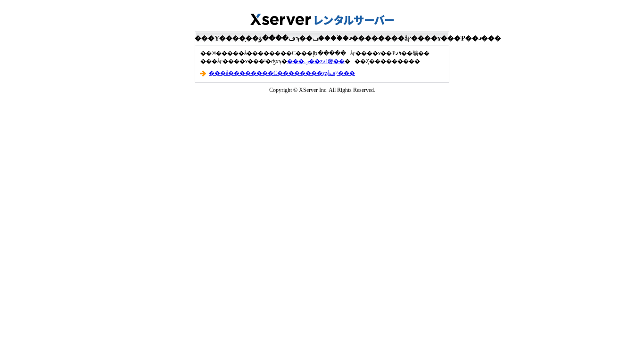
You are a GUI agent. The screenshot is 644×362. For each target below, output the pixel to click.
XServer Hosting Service (322, 16)
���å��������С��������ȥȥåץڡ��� (282, 73)
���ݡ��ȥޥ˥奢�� (316, 61)
